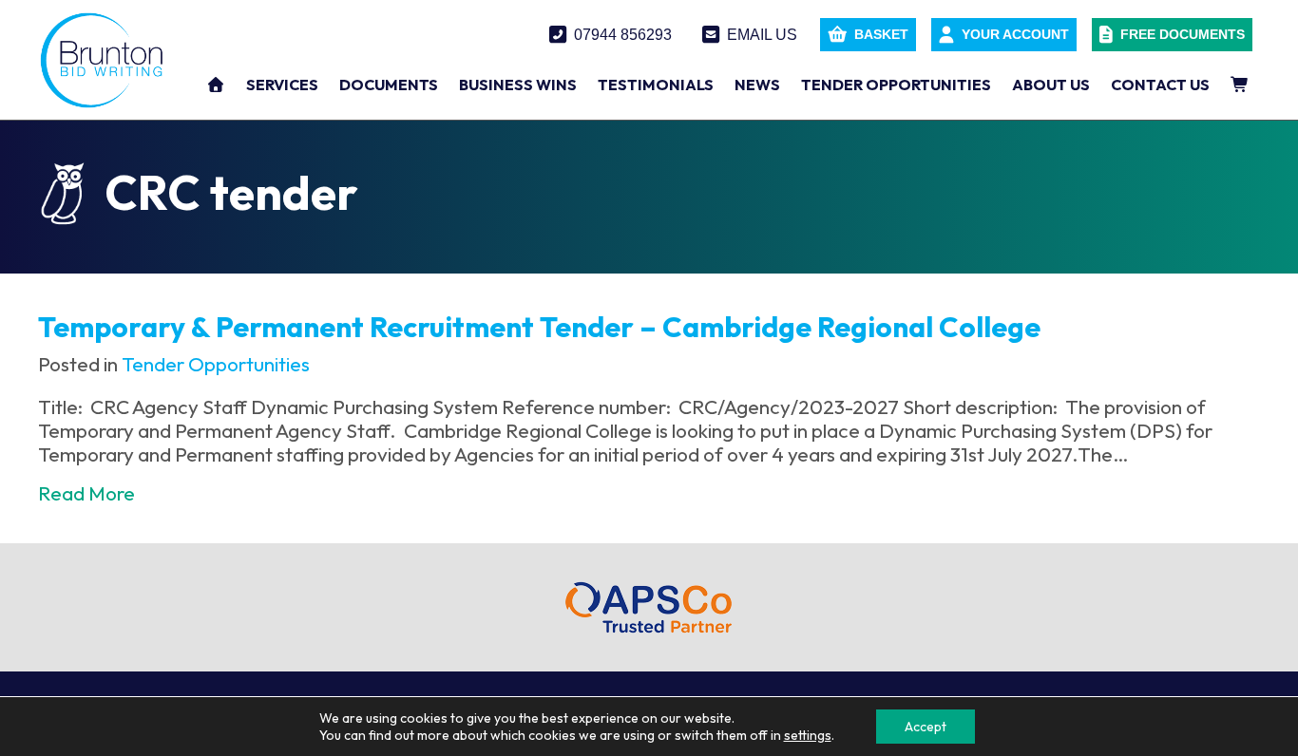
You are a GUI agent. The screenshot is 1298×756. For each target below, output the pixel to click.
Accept (925, 726)
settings (807, 735)
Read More (86, 493)
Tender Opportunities (216, 363)
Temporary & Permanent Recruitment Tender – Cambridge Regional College (539, 327)
